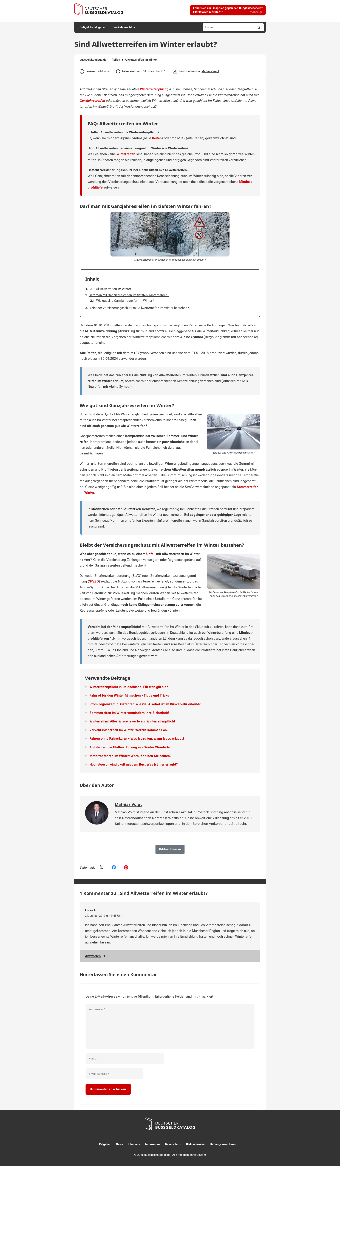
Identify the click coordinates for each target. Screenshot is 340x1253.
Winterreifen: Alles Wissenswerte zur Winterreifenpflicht (132, 721)
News (119, 1144)
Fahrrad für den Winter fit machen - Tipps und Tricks (129, 695)
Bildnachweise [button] (170, 849)
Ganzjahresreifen (92, 101)
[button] (228, 10)
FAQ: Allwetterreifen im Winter (110, 289)
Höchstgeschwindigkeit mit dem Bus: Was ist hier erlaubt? (133, 764)
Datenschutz (173, 1144)
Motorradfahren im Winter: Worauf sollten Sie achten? (130, 756)
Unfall (150, 554)
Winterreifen (126, 154)
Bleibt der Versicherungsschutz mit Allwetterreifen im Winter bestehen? (139, 308)
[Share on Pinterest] (126, 868)
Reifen (116, 59)
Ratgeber (105, 1144)
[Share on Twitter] (101, 868)
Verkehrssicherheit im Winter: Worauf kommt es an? (128, 730)
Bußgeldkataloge (90, 27)
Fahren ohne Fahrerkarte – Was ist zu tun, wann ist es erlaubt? (136, 738)
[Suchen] (258, 27)
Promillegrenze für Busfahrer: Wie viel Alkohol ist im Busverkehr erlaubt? (144, 704)
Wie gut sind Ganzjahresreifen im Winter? (125, 300)
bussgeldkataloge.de (93, 59)
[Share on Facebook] (113, 868)
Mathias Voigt (210, 71)
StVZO (94, 581)
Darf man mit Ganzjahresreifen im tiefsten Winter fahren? (129, 295)
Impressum (152, 1144)
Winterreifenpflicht (154, 89)
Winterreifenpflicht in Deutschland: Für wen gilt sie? (128, 687)
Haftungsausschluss (223, 1144)
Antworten (93, 956)
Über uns (134, 1144)
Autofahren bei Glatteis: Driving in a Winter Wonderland (131, 747)
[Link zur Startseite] (98, 9)
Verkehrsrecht (123, 27)
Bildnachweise (195, 1144)
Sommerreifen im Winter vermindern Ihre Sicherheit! (129, 713)
